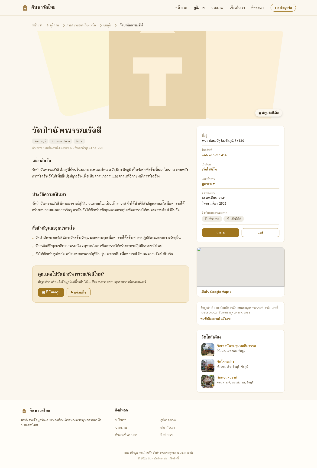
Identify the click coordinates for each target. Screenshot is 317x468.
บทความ (217, 7)
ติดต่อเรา (257, 7)
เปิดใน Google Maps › (216, 292)
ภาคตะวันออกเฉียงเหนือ (81, 25)
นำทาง (220, 232)
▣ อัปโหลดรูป (51, 292)
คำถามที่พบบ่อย (126, 435)
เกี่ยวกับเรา (237, 7)
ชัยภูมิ (107, 25)
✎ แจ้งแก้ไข (79, 292)
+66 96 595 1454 (214, 155)
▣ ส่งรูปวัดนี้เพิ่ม (269, 113)
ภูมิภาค (199, 7)
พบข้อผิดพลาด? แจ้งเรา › (216, 318)
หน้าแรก (181, 7)
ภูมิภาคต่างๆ (168, 420)
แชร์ (260, 232)
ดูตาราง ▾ (208, 184)
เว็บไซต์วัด (209, 169)
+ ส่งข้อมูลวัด (283, 7)
